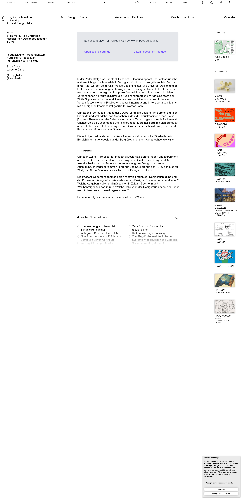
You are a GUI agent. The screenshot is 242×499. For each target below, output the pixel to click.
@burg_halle (14, 75)
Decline (221, 489)
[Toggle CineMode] (230, 2)
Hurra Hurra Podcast (19, 58)
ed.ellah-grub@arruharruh (22, 61)
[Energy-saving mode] (105, 2)
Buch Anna (13, 66)
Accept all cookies (221, 494)
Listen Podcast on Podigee (149, 52)
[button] (128, 235)
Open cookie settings (97, 52)
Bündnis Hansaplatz (93, 230)
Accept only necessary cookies (220, 483)
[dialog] (221, 476)
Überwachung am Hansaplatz (98, 226)
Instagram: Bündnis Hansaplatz (99, 233)
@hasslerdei (14, 78)
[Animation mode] (138, 2)
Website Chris (15, 70)
